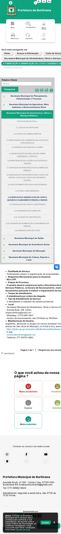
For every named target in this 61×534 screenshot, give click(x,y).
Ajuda (35, 3)
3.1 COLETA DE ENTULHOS (27, 128)
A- (39, 1)
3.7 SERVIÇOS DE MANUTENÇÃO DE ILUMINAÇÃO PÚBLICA (27, 169)
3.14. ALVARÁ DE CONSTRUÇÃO (27, 217)
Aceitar (45, 522)
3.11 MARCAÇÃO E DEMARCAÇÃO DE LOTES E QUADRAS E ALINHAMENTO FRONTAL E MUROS (27, 198)
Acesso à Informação (27, 53)
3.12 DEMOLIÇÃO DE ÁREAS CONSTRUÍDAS (27, 204)
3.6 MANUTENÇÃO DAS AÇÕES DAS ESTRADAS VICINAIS (27, 162)
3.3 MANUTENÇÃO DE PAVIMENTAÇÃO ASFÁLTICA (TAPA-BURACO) (27, 141)
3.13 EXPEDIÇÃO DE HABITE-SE (27, 211)
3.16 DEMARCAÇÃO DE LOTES (27, 231)
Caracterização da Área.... (27, 121)
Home (7, 53)
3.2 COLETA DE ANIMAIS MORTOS (27, 134)
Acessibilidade (10, 3)
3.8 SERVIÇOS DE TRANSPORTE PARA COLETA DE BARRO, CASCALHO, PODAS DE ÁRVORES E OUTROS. (27, 177)
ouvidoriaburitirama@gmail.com (21, 334)
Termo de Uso (23, 529)
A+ (49, 1)
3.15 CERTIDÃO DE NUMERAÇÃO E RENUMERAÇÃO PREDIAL (27, 224)
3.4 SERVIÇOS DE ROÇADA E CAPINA (27, 147)
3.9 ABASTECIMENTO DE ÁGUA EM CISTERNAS (27, 185)
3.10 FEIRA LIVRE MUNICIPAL (27, 191)
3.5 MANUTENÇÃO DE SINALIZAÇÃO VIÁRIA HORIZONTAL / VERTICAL (27, 155)
